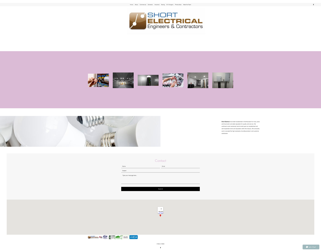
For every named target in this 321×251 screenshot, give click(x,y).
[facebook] (313, 4)
